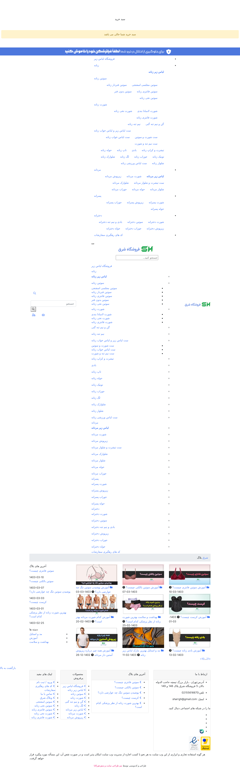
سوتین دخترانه (135, 221)
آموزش (202, 587)
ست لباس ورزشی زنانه (134, 163)
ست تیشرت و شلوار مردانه (149, 182)
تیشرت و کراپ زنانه (153, 150)
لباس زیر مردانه (155, 176)
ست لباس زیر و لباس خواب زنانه (112, 130)
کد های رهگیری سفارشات (108, 235)
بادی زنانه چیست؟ (182, 650)
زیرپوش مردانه (113, 176)
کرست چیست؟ (189, 617)
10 (203, 658)
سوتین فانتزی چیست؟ (184, 587)
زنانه (96, 65)
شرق (205, 557)
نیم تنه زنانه (134, 124)
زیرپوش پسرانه (135, 202)
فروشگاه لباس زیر (104, 58)
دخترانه (98, 215)
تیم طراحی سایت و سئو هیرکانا (108, 765)
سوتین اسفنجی (44, 701)
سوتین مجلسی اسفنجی (144, 84)
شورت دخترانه (156, 221)
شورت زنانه (100, 104)
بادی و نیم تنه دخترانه (110, 221)
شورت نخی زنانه (123, 111)
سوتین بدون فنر (123, 91)
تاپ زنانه (122, 150)
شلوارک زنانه (108, 156)
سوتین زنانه (100, 78)
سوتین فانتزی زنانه (147, 91)
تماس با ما (47, 693)
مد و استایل (154, 650)
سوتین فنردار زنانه (117, 84)
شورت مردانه (134, 176)
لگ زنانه (124, 156)
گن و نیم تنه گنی (155, 124)
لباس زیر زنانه (156, 71)
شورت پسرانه (156, 202)
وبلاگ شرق (46, 697)
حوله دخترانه (113, 228)
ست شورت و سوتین (146, 137)
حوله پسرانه (157, 208)
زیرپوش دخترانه (155, 228)
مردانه (97, 169)
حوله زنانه (106, 150)
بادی (134, 150)
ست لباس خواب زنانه (118, 137)
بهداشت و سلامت (147, 617)
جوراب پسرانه (114, 202)
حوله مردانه (138, 189)
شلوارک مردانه (120, 182)
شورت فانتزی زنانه (146, 117)
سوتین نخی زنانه (148, 98)
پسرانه (97, 195)
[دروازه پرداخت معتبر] (205, 743)
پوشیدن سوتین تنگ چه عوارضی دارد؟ (49, 591)
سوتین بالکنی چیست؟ (137, 587)
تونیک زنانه (158, 156)
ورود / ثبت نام (45, 682)
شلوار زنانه (158, 163)
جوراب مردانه (119, 189)
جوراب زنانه (140, 156)
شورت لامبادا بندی (147, 111)
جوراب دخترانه (133, 228)
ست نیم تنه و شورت (146, 143)
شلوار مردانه (157, 189)
